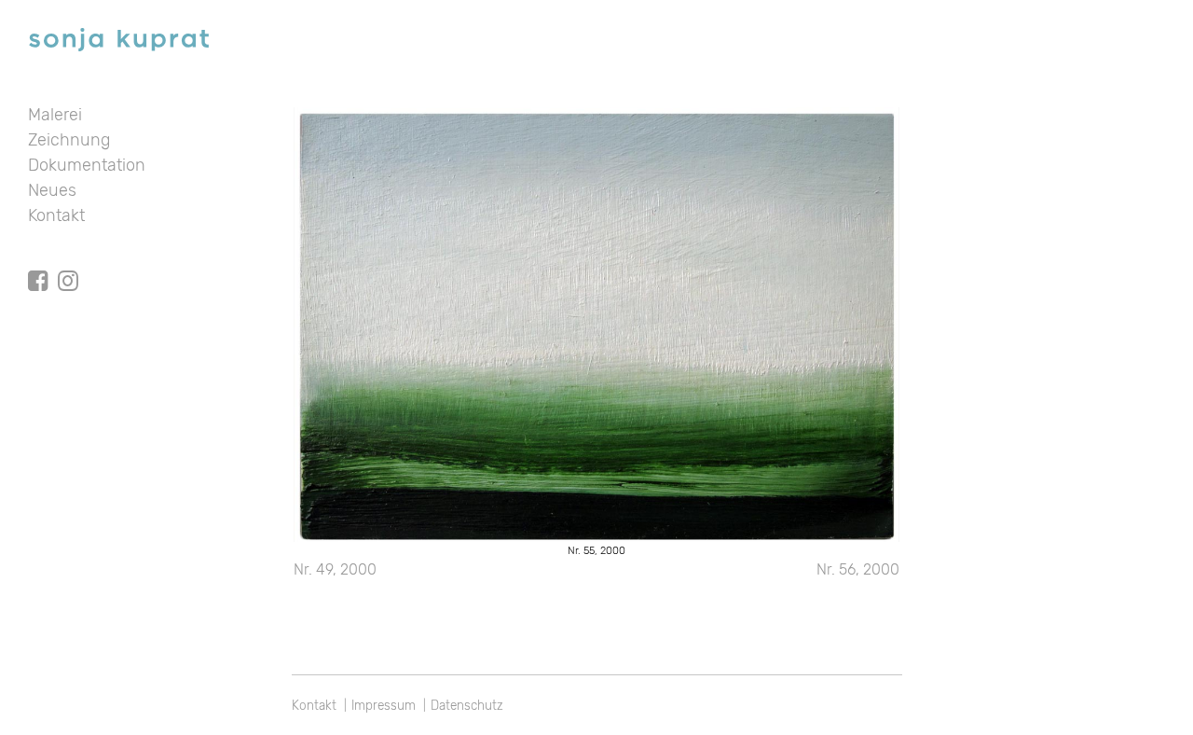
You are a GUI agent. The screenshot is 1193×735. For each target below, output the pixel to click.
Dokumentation (86, 165)
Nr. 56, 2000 (857, 569)
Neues (52, 190)
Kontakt (56, 215)
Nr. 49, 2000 (335, 569)
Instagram (68, 264)
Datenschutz (467, 705)
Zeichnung (69, 140)
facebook (38, 264)
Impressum (383, 705)
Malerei (55, 114)
